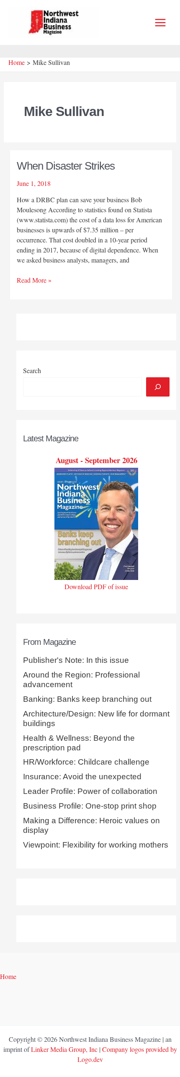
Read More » (34, 280)
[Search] (158, 387)
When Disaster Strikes (66, 166)
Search (32, 370)
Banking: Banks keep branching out (87, 699)
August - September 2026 (96, 460)
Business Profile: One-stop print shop (90, 805)
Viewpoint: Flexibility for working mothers (95, 844)
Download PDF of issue (96, 586)
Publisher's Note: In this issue (76, 660)
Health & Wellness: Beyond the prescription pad (79, 743)
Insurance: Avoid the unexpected (82, 776)
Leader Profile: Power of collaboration (90, 791)
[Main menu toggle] (160, 22)
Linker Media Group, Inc (64, 1049)
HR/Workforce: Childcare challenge (86, 762)
